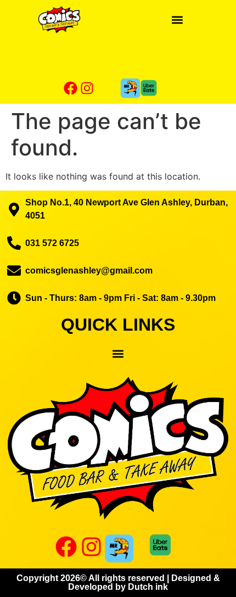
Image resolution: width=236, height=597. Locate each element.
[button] (177, 19)
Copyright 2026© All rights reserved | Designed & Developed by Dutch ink (118, 582)
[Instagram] (87, 88)
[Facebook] (71, 88)
